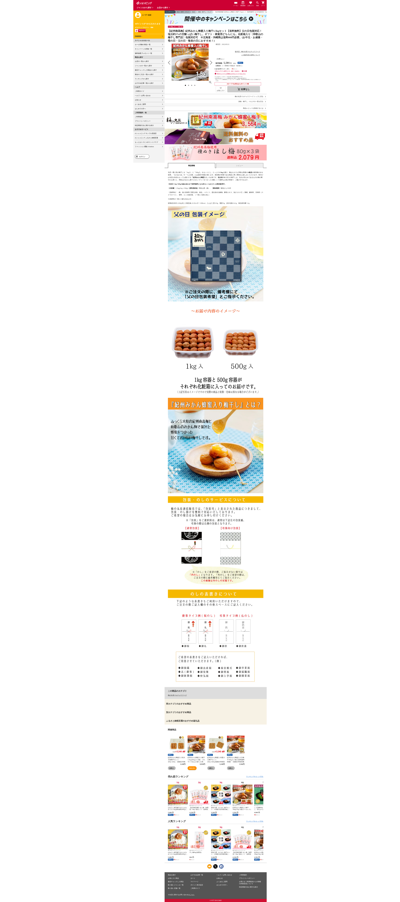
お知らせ (138, 100)
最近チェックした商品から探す (146, 70)
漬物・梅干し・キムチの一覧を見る (250, 101)
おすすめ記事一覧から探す (144, 83)
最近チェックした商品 (176, 881)
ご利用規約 (139, 117)
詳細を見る (192, 768)
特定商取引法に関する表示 (144, 125)
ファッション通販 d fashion (144, 146)
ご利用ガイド (139, 91)
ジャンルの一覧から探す (143, 66)
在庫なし (171, 768)
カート (193, 878)
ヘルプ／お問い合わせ (143, 95)
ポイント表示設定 (197, 885)
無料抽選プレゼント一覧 (143, 53)
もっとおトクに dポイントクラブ (146, 142)
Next (261, 791)
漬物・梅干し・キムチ (205, 12)
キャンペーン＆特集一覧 (143, 49)
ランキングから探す (142, 79)
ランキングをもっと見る (254, 776)
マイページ (194, 881)
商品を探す (172, 875)
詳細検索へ (138, 36)
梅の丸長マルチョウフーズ (177, 695)
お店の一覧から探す (142, 61)
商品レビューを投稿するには (253, 108)
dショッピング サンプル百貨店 (145, 133)
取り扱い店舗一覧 (174, 888)
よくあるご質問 (140, 104)
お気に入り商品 (173, 878)
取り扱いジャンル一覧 (176, 885)
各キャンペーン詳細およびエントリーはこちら (231, 73)
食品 (193, 12)
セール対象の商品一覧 (143, 44)
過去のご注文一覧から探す (144, 74)
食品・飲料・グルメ (183, 12)
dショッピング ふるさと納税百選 (146, 138)
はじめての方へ (140, 108)
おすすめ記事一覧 (197, 875)
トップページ (170, 12)
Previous (169, 791)
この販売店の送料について (250, 55)
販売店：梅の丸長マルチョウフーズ (247, 51)
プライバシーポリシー (143, 121)
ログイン (142, 156)
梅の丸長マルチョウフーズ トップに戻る (249, 96)
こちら (192, 895)
